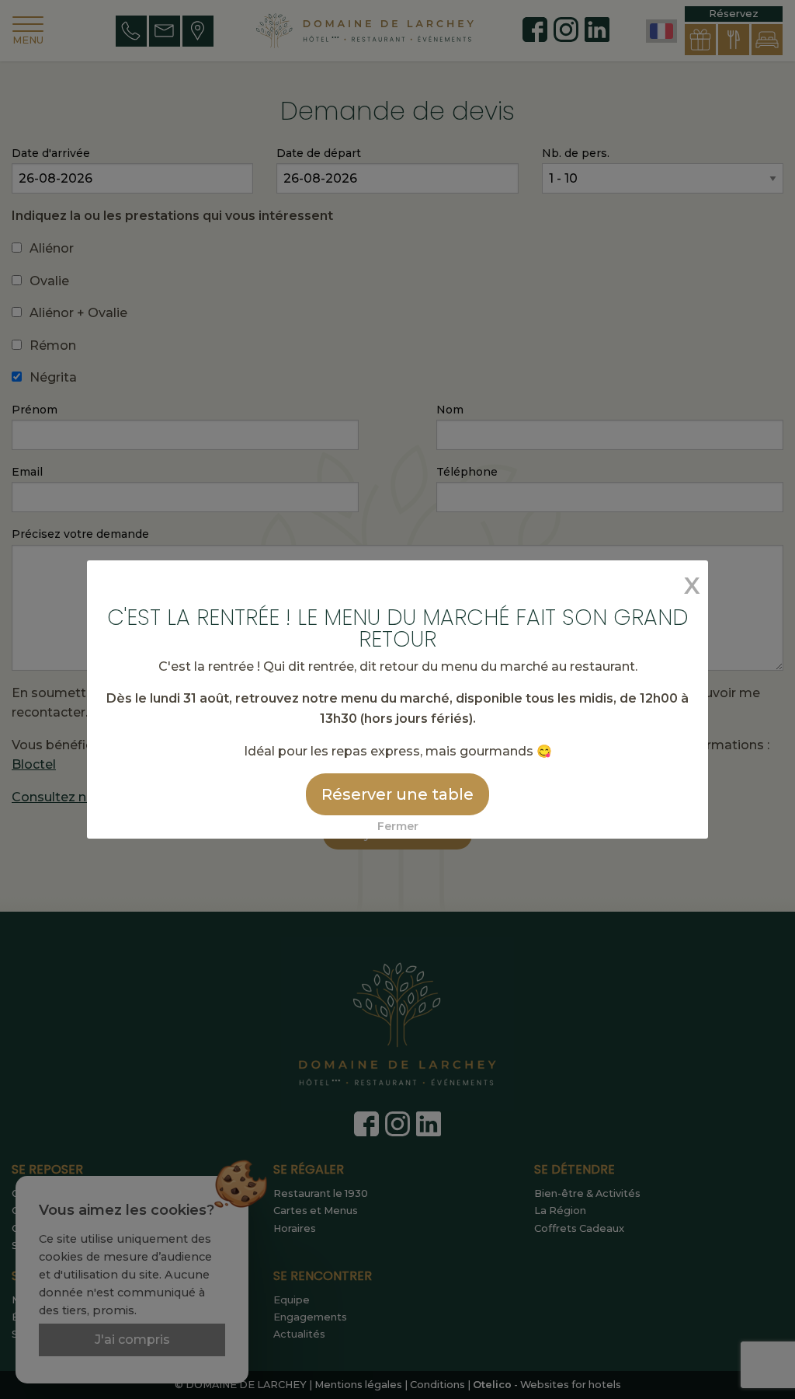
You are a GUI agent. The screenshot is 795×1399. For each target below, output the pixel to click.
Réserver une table (397, 794)
